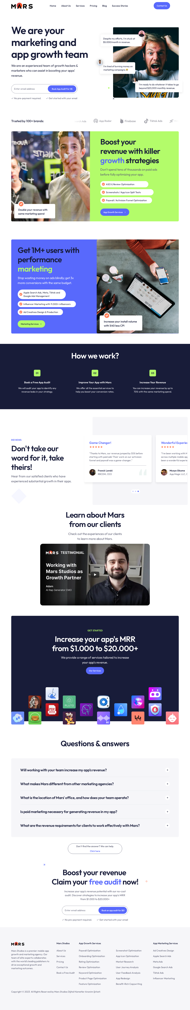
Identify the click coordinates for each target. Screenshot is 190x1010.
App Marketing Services (165, 943)
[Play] (95, 575)
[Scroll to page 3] (138, 491)
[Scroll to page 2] (135, 491)
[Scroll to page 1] (132, 491)
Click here (95, 851)
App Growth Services (90, 943)
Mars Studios (63, 943)
